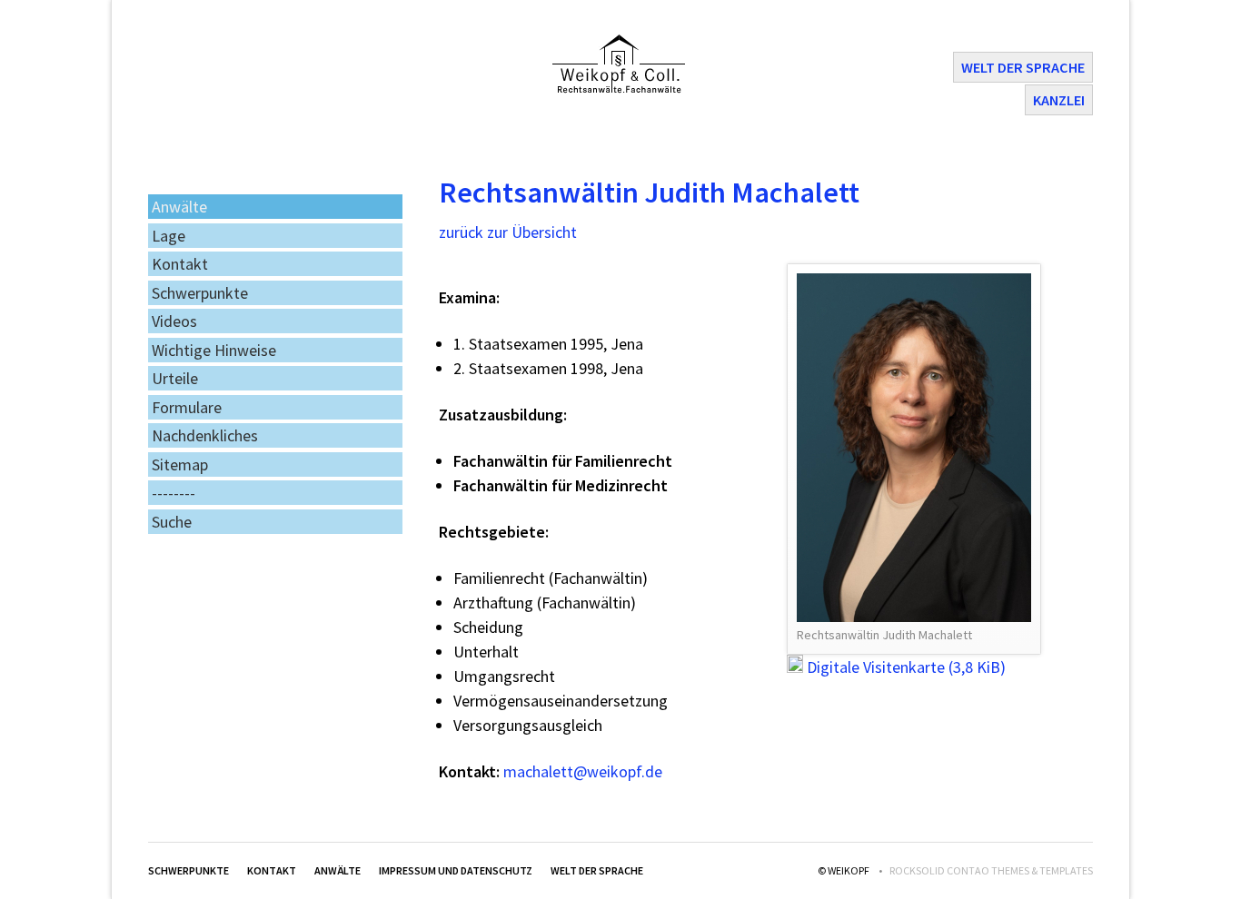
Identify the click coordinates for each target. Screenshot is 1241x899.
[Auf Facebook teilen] (1085, 242)
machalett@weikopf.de (582, 771)
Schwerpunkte (200, 292)
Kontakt (180, 263)
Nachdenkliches (205, 435)
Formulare (187, 407)
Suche (172, 521)
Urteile (175, 378)
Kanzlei (1059, 100)
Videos (174, 321)
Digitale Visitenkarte (906, 667)
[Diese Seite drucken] (1045, 242)
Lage (168, 235)
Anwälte (179, 206)
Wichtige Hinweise (214, 350)
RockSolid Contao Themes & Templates (991, 870)
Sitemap (180, 464)
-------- (173, 492)
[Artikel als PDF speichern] (1065, 242)
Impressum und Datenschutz (455, 870)
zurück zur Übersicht (508, 232)
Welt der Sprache (1023, 67)
